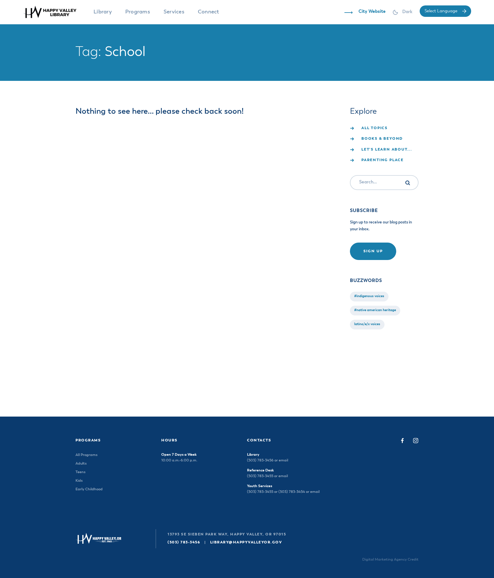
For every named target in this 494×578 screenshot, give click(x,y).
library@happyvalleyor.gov (246, 542)
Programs (137, 12)
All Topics (374, 128)
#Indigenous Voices (369, 296)
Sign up (373, 251)
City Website (372, 11)
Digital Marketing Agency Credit (390, 559)
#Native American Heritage (375, 310)
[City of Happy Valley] (55, 12)
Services (174, 12)
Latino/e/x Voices (367, 324)
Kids (79, 481)
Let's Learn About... (386, 149)
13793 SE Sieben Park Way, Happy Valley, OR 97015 (227, 534)
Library (102, 12)
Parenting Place (382, 160)
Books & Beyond (382, 139)
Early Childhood (89, 489)
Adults (81, 463)
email (283, 460)
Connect (208, 12)
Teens (80, 472)
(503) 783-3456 (184, 542)
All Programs (86, 455)
